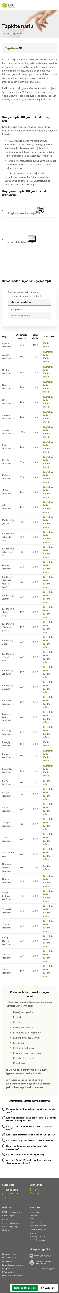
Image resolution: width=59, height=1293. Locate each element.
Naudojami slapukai (10, 1257)
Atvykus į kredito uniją (21, 213)
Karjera (5, 1219)
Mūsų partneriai (8, 1268)
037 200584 (11, 1190)
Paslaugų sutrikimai (37, 1236)
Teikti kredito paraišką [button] (25, 1287)
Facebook (30, 1189)
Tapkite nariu (13, 48)
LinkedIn (31, 1193)
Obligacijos (6, 1230)
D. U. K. (33, 1233)
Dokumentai (7, 1261)
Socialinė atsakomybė (11, 1223)
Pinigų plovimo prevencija (12, 1265)
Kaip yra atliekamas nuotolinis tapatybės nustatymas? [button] (26, 1147)
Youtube (37, 1189)
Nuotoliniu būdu (17, 242)
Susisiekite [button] (50, 1287)
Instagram (38, 1193)
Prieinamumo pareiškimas (12, 1275)
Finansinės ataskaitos (38, 1226)
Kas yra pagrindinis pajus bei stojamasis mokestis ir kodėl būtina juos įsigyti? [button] (31, 1119)
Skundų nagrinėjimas (38, 1229)
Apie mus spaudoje (10, 1226)
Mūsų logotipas (8, 1272)
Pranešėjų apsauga (37, 1240)
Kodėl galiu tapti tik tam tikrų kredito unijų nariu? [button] (30, 1134)
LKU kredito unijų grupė (12, 1212)
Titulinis (5, 33)
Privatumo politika (9, 1254)
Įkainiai (32, 1218)
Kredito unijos (8, 1215)
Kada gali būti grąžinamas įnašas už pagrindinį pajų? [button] (29, 1128)
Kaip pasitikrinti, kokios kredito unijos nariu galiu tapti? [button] (30, 1110)
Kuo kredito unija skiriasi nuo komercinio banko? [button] (30, 1140)
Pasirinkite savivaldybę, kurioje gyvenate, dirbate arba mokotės (25, 294)
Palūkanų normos (36, 1222)
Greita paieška (15, 309)
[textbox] (29, 995)
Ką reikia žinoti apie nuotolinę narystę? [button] (25, 1154)
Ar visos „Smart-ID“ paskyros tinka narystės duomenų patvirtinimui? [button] (28, 1161)
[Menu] (54, 5)
